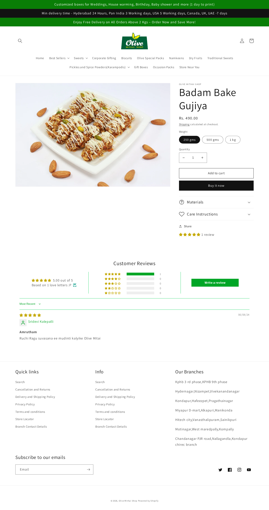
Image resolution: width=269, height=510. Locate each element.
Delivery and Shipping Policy (35, 397)
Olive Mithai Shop (128, 500)
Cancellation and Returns (32, 389)
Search (20, 382)
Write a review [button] (215, 283)
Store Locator (24, 419)
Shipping (184, 124)
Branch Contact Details (31, 426)
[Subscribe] (88, 469)
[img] (30, 315)
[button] (20, 41)
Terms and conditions (30, 412)
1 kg (233, 140)
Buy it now (216, 185)
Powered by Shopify (148, 500)
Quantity (184, 149)
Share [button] (188, 226)
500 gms (213, 140)
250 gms (190, 140)
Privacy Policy (25, 404)
